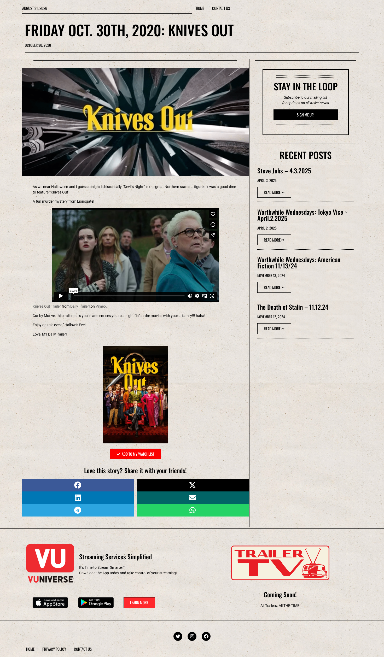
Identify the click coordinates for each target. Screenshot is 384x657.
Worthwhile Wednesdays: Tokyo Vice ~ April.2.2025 (302, 215)
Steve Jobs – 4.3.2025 (284, 170)
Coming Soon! (280, 594)
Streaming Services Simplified (115, 556)
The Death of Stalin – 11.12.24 (292, 307)
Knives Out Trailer (47, 306)
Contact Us (221, 8)
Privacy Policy (54, 649)
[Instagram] (192, 636)
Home (200, 8)
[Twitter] (177, 636)
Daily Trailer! (80, 306)
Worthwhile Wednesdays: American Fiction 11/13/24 (298, 262)
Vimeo (101, 306)
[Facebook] (206, 636)
